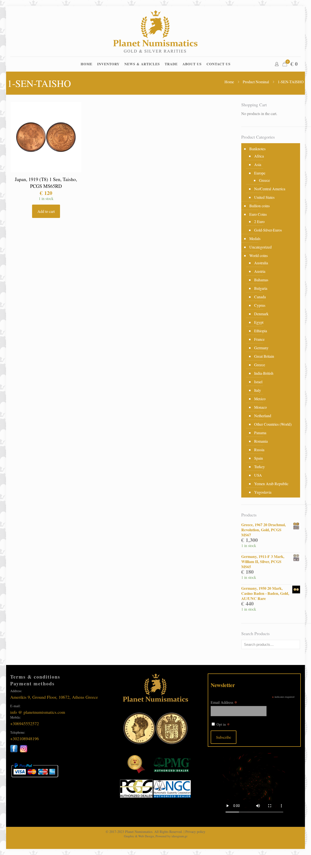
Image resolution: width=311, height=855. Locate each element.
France (259, 339)
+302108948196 (24, 738)
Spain (258, 458)
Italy (257, 390)
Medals (254, 238)
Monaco (260, 407)
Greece (264, 180)
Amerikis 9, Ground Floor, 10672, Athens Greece (54, 697)
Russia (259, 449)
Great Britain (264, 356)
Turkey (259, 466)
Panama (260, 432)
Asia (257, 164)
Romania (261, 441)
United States (264, 197)
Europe (259, 172)
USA (258, 475)
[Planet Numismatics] (155, 31)
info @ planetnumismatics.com (37, 712)
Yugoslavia (262, 492)
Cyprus (259, 305)
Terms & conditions (35, 676)
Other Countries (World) (273, 424)
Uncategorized (260, 246)
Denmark (261, 313)
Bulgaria (260, 288)
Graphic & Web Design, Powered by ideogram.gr (155, 836)
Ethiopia (260, 330)
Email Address (224, 702)
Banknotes (257, 148)
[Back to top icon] (288, 845)
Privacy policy (195, 831)
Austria (259, 271)
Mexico (260, 398)
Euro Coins (258, 214)
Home (229, 81)
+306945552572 (24, 723)
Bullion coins (259, 205)
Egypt (258, 322)
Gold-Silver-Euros (268, 229)
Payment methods (32, 683)
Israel (258, 381)
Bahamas (261, 279)
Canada (260, 296)
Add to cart (46, 211)
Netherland (262, 415)
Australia (261, 262)
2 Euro (259, 221)
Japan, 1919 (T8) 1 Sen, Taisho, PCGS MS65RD (46, 182)
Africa (259, 155)
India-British (263, 373)
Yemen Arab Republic (271, 483)
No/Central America (269, 188)
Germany (261, 347)
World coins (258, 255)
